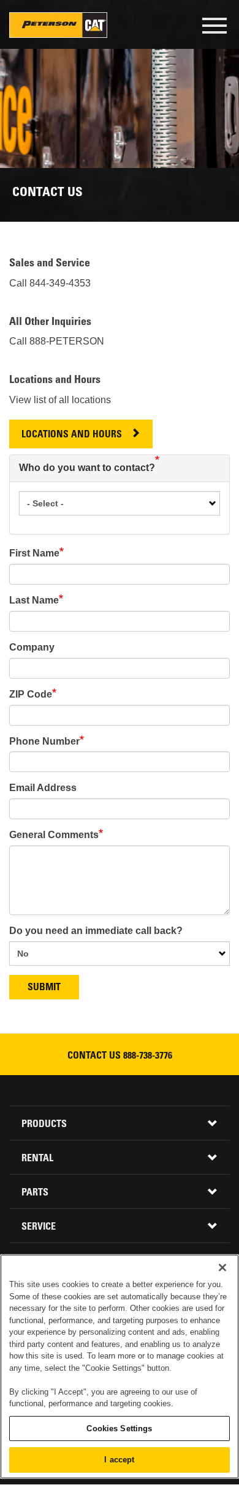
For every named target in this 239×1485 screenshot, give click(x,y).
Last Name (34, 600)
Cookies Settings (119, 1428)
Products (44, 1124)
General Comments (54, 835)
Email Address (43, 788)
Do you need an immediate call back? (96, 930)
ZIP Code (30, 694)
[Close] (222, 1267)
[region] (119, 1366)
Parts (34, 1193)
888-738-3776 (147, 1056)
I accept (119, 1459)
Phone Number (44, 741)
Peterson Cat (58, 25)
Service (38, 1227)
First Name (34, 553)
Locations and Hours (71, 435)
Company (32, 647)
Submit (44, 988)
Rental (37, 1159)
